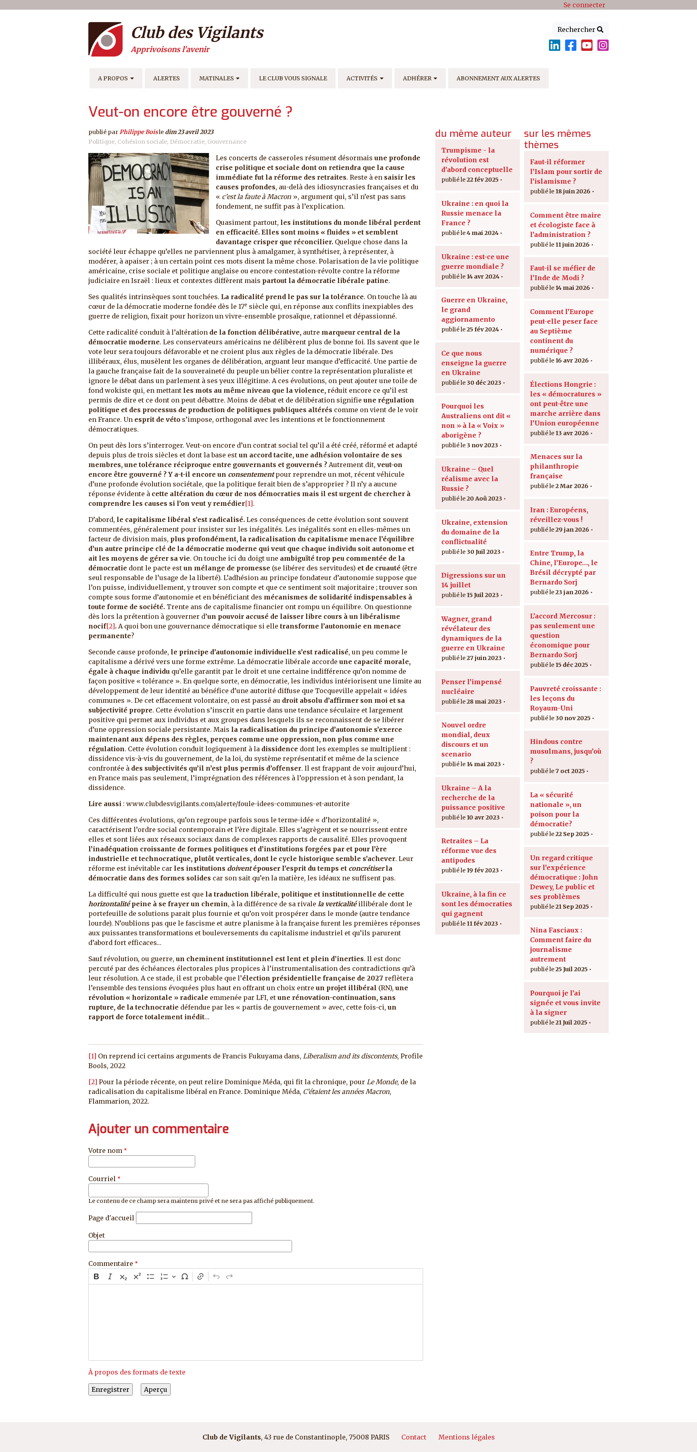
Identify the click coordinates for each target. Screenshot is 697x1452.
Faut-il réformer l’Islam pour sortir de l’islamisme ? (566, 171)
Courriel (102, 1179)
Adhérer (417, 78)
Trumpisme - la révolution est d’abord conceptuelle (477, 160)
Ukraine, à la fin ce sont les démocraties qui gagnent (476, 904)
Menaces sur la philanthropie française (556, 466)
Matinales (216, 78)
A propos (113, 78)
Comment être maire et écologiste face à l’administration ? (565, 225)
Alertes (166, 78)
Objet (96, 1235)
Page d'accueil (111, 1218)
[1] (249, 503)
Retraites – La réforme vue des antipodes (469, 850)
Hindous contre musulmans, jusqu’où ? (565, 751)
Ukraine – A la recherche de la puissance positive (473, 797)
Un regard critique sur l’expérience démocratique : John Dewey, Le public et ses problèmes (564, 877)
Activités (362, 78)
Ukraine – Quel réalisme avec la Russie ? (469, 478)
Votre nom (105, 1150)
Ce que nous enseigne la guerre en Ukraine (474, 363)
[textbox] (255, 1322)
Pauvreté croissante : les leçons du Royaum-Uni (565, 698)
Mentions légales (466, 1437)
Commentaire (110, 1263)
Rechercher (577, 29)
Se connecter (584, 5)
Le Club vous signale (293, 78)
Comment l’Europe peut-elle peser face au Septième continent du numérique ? (564, 331)
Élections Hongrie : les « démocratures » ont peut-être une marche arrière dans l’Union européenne (565, 403)
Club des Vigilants (197, 32)
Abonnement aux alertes (498, 78)
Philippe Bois (138, 132)
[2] (110, 626)
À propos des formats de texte (137, 1372)
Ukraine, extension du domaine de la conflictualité (474, 532)
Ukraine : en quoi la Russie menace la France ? (475, 213)
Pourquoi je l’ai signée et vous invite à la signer (565, 1002)
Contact (413, 1437)
